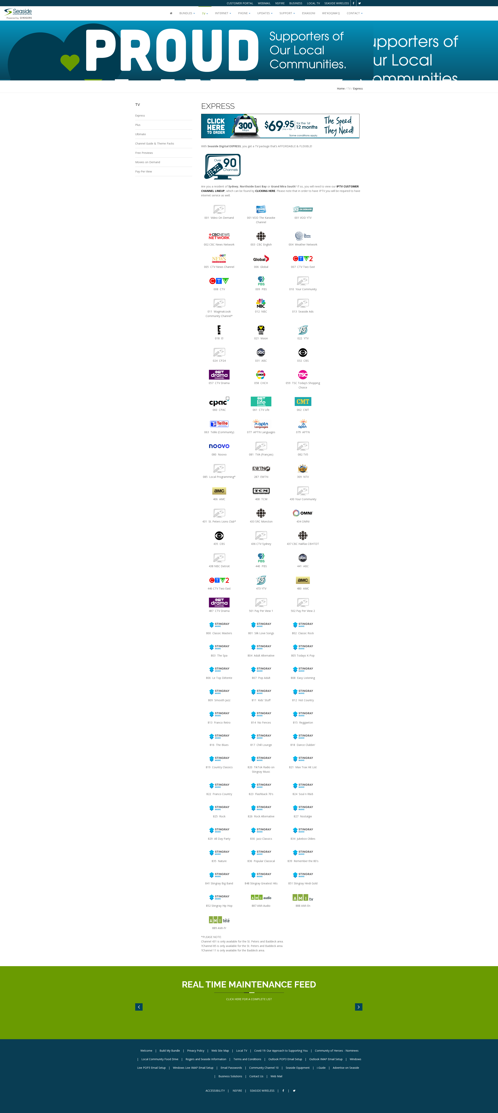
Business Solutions (230, 1076)
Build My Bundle (170, 1050)
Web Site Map (220, 1050)
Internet (222, 13)
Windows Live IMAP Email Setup (193, 1067)
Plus (137, 125)
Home (341, 88)
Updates (264, 13)
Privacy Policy (195, 1050)
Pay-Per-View (143, 171)
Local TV (241, 1050)
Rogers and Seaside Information (206, 1059)
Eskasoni (308, 13)
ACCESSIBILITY (215, 1090)
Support (286, 13)
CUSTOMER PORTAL (240, 3)
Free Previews (144, 153)
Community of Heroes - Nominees (337, 1050)
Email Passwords (231, 1067)
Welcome (146, 1050)
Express (358, 88)
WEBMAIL (264, 3)
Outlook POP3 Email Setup (285, 1059)
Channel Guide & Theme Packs (154, 143)
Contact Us (256, 1076)
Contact (354, 13)
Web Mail (276, 1076)
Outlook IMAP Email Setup (326, 1059)
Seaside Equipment (298, 1067)
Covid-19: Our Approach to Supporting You (281, 1050)
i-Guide (321, 1067)
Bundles (186, 13)
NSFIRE (280, 3)
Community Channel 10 (264, 1067)
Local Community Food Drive (159, 1059)
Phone (243, 13)
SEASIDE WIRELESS (336, 3)
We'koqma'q (331, 13)
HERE (238, 999)
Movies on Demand (147, 162)
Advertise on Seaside (346, 1067)
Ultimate (140, 134)
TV (204, 13)
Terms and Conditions (247, 1059)
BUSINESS (295, 3)
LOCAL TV (313, 3)
